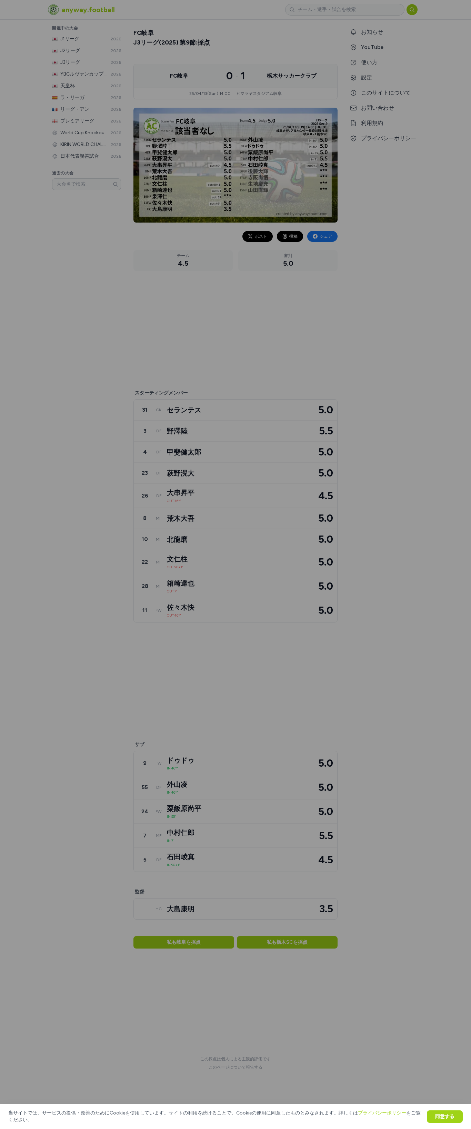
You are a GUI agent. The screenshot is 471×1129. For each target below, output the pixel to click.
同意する (444, 1116)
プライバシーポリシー (382, 1113)
